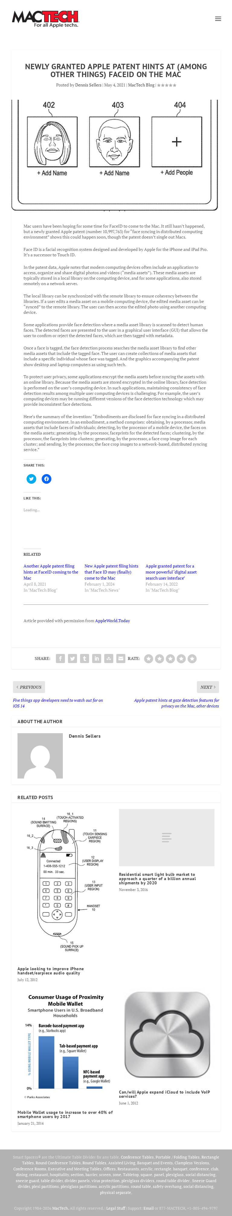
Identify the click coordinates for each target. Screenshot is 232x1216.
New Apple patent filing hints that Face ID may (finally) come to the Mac (111, 572)
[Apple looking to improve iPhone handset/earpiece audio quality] (65, 885)
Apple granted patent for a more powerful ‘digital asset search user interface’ (171, 572)
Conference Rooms (29, 1169)
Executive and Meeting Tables (75, 1169)
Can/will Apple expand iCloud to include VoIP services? (164, 1094)
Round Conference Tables (58, 1163)
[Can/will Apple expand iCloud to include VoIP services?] (166, 1036)
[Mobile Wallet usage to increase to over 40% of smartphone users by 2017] (65, 1046)
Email (148, 1208)
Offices (109, 1169)
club (214, 1169)
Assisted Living (121, 1163)
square (146, 1174)
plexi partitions (45, 1186)
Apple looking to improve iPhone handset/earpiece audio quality (51, 971)
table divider (52, 1180)
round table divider (173, 1180)
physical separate (115, 1192)
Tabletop (131, 1174)
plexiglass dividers (137, 1180)
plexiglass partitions (79, 1186)
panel (159, 1174)
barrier (91, 1174)
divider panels (77, 1180)
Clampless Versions (192, 1163)
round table (141, 1186)
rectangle (162, 1169)
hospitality (59, 1174)
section (77, 1174)
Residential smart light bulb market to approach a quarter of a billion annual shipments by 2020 (157, 879)
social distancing (200, 1174)
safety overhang (167, 1186)
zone (117, 1174)
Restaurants (128, 1169)
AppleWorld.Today (112, 620)
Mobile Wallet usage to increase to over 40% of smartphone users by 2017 (65, 1114)
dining (21, 1174)
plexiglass (175, 1174)
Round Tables (94, 1163)
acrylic (147, 1169)
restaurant (38, 1174)
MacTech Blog (141, 85)
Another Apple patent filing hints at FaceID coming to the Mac (51, 572)
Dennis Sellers (88, 85)
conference (199, 1169)
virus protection (106, 1180)
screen (105, 1174)
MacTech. (60, 1208)
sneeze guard (27, 1180)
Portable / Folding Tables (178, 1157)
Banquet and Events (155, 1163)
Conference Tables (137, 1157)
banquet (180, 1169)
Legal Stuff (115, 1208)
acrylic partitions (114, 1186)
